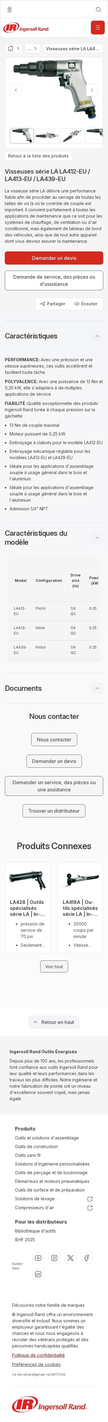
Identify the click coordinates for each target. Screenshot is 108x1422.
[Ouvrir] (98, 27)
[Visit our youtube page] (38, 1258)
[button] (54, 336)
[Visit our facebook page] (86, 1258)
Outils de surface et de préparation (50, 1189)
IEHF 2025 (25, 1239)
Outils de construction (36, 1146)
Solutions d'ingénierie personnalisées (52, 1163)
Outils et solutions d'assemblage (47, 1137)
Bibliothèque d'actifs (35, 1230)
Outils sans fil (27, 1155)
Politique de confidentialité (38, 1355)
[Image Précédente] (16, 90)
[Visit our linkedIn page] (38, 1274)
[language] (9, 9)
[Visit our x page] (70, 1258)
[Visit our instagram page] (54, 1258)
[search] (98, 9)
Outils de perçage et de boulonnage (51, 1172)
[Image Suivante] (92, 90)
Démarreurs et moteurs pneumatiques (52, 1181)
